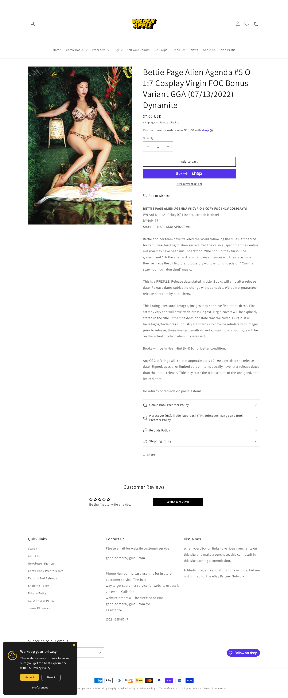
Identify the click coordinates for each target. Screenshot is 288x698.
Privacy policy (147, 688)
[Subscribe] (99, 653)
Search (32, 549)
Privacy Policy (37, 593)
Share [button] (151, 454)
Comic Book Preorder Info (45, 571)
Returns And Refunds (42, 578)
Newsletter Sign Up (41, 563)
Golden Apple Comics (82, 688)
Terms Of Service (39, 608)
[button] (32, 23)
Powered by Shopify (105, 688)
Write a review (178, 502)
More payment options (189, 183)
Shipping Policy (38, 586)
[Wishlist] (247, 23)
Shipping (148, 122)
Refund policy (128, 688)
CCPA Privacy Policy (41, 601)
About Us (34, 556)
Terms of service (168, 688)
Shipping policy (190, 688)
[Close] (74, 645)
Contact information (214, 688)
